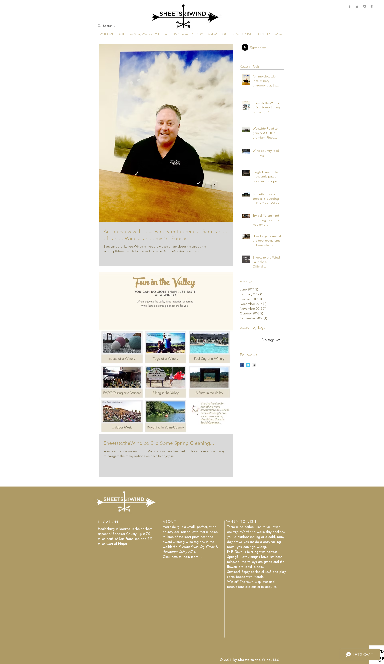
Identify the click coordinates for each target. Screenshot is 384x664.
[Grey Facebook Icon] (350, 7)
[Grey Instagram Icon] (364, 7)
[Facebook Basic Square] (242, 365)
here (175, 556)
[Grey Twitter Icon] (357, 7)
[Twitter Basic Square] (248, 365)
